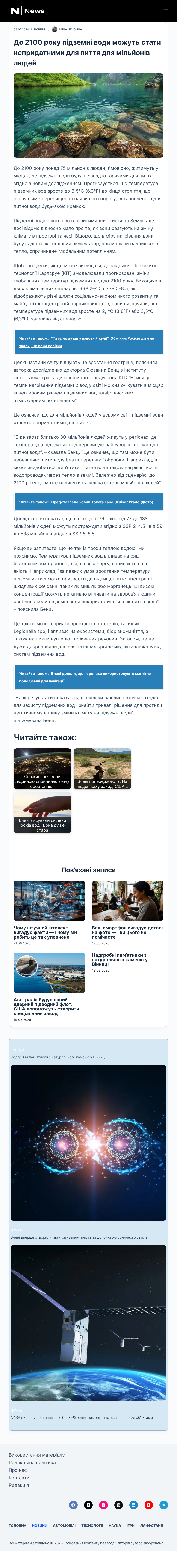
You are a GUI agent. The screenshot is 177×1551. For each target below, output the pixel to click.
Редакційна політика (32, 1462)
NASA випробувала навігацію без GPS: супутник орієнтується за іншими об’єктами (82, 1417)
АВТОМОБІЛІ (64, 1525)
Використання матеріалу (37, 1455)
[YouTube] (149, 1505)
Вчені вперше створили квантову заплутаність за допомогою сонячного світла (79, 1237)
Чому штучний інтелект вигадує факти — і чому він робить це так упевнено (45, 932)
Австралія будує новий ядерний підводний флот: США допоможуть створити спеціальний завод (46, 1006)
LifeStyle (17, 1050)
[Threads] (118, 1505)
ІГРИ (131, 1525)
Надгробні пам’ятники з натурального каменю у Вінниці (120, 959)
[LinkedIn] (133, 1505)
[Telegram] (163, 1505)
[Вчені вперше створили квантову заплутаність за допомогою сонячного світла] (88, 1143)
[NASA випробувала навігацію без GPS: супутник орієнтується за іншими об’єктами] (88, 1323)
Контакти (19, 1477)
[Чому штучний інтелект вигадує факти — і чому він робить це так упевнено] (49, 901)
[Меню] (166, 11)
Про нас (18, 1470)
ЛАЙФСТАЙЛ (151, 1525)
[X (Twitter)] (88, 1505)
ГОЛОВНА (17, 1525)
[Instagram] (103, 1505)
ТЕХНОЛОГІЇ (92, 1525)
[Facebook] (73, 1505)
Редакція (19, 1485)
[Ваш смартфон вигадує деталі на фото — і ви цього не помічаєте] (127, 901)
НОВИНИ (40, 29)
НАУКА (16, 1230)
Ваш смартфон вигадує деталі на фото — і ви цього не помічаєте (127, 932)
